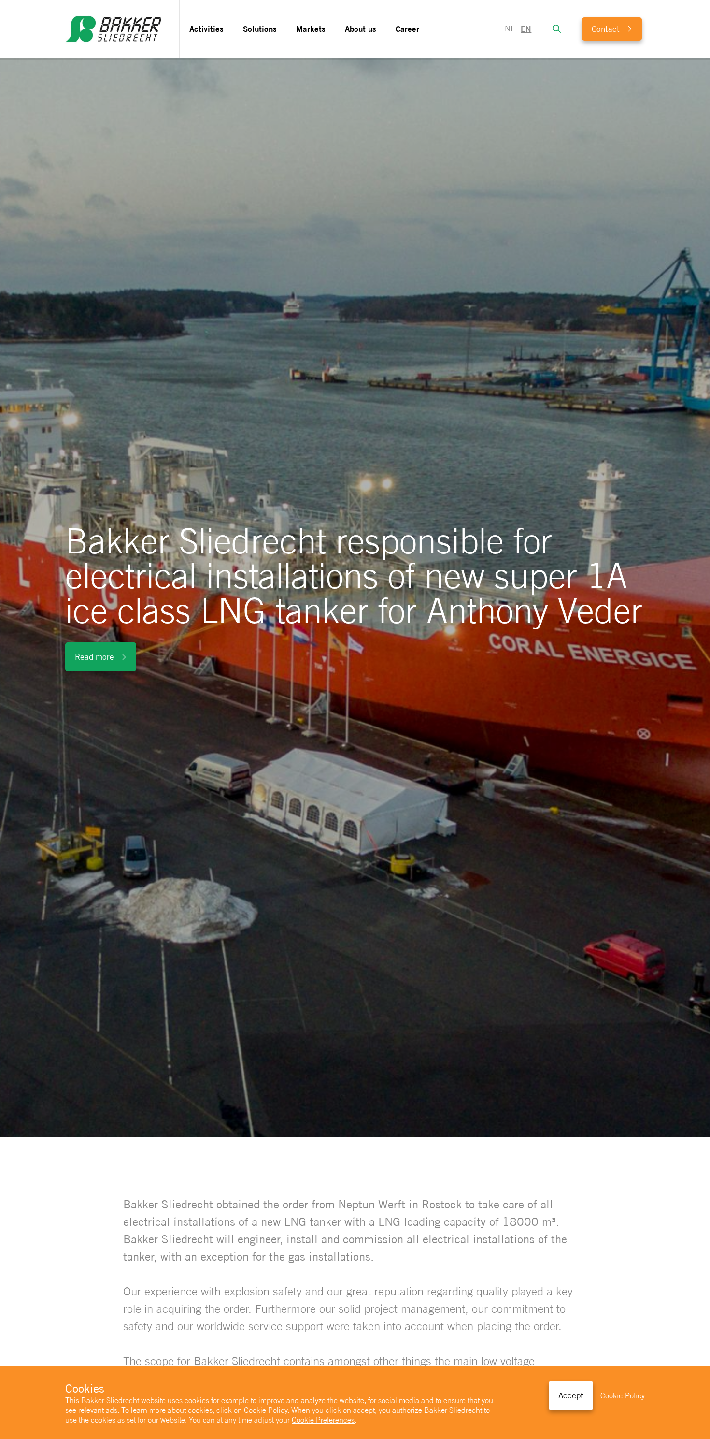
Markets (311, 29)
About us (360, 29)
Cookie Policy (622, 1395)
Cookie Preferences (323, 1419)
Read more (94, 657)
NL (510, 28)
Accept (570, 1395)
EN (526, 29)
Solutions (260, 29)
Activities (206, 29)
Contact (606, 29)
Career (407, 29)
